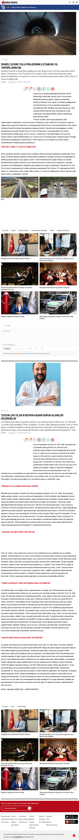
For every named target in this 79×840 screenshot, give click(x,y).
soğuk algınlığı (21, 706)
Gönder (7, 348)
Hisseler (32, 822)
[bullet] (30, 348)
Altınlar (31, 816)
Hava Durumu (5, 816)
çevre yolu (5, 230)
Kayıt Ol (48, 822)
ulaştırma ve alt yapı (63, 230)
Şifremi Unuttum (51, 825)
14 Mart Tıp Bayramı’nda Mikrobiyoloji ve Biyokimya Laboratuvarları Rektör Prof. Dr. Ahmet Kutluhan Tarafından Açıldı (25, 7)
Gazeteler (42, 819)
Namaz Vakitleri (24, 819)
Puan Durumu (23, 822)
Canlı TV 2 (14, 819)
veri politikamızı (17, 837)
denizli (13, 230)
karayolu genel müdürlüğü (39, 230)
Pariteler (32, 828)
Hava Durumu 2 (6, 819)
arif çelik (5, 706)
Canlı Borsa (22, 816)
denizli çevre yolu (23, 230)
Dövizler (14, 822)
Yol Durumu (5, 822)
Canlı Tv (13, 816)
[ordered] (27, 348)
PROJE (52, 230)
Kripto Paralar (34, 825)
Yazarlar (41, 816)
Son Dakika (15, 825)
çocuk (12, 706)
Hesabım (49, 816)
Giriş (47, 819)
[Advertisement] (16, 106)
